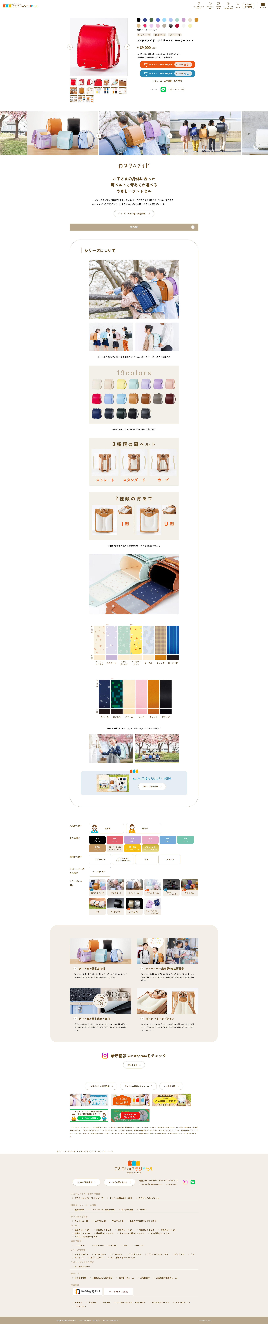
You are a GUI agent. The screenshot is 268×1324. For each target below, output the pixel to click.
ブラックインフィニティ (158, 1254)
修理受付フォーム (126, 1278)
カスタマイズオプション (149, 1198)
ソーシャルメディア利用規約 (89, 1320)
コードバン (138, 1245)
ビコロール (117, 1254)
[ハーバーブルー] (164, 20)
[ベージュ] (190, 20)
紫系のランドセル (125, 1229)
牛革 (126, 1245)
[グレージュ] (164, 26)
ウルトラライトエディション (122, 1257)
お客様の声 (145, 1278)
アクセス (143, 1209)
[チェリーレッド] (145, 26)
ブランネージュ (134, 1254)
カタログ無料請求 (248, 5)
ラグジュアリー (97, 1257)
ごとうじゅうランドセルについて (89, 1198)
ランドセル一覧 (81, 1221)
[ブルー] (158, 20)
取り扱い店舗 (127, 1209)
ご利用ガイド (80, 1306)
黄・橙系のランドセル (160, 1233)
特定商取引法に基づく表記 (66, 1320)
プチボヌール (100, 1254)
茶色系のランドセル (104, 1233)
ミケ (192, 1254)
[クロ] (138, 20)
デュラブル (179, 1254)
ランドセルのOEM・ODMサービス (131, 1302)
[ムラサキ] (184, 20)
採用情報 (106, 1302)
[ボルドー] (177, 26)
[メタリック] (171, 26)
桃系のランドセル (146, 1229)
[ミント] (177, 20)
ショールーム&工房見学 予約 (103, 1209)
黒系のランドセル (82, 1229)
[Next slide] (127, 47)
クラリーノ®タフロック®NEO (104, 1245)
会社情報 (92, 1302)
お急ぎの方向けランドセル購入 (143, 1221)
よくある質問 (80, 1278)
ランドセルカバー (82, 1266)
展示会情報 (79, 1209)
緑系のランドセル (82, 1233)
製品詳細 (134, 227)
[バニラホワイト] (184, 26)
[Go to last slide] (70, 47)
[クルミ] (138, 26)
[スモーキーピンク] (158, 26)
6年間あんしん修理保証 (102, 1278)
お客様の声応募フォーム (166, 1278)
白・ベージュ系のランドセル (132, 1233)
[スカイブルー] (171, 20)
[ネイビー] (145, 20)
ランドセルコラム (182, 1302)
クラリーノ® (80, 1245)
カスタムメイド (81, 1254)
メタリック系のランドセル (86, 1236)
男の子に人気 (117, 1221)
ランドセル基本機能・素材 (120, 1198)
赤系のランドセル (103, 1229)
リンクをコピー (178, 89)
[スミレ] (151, 26)
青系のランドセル (168, 1229)
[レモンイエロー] (190, 26)
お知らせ (78, 1302)
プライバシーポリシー (110, 1320)
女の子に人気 (100, 1221)
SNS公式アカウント (160, 1302)
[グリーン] (151, 20)
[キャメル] (196, 20)
